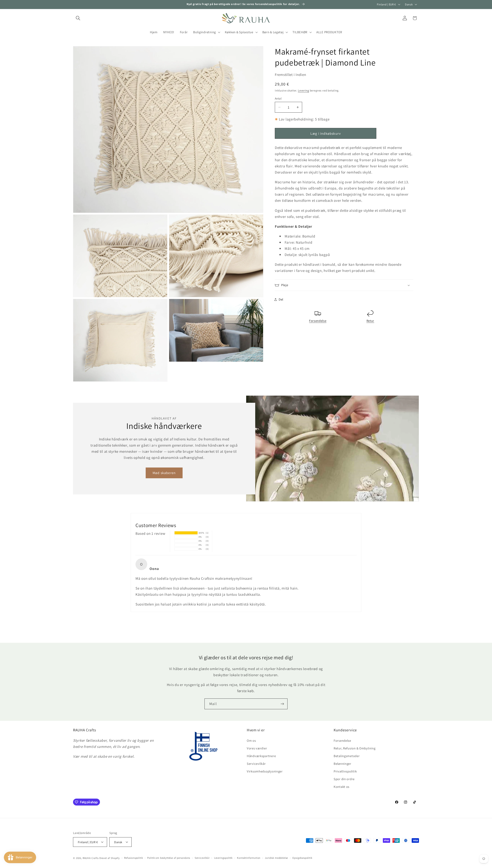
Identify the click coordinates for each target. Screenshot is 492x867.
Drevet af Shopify (109, 858)
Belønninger (342, 764)
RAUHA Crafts (91, 858)
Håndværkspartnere (261, 756)
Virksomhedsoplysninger (265, 771)
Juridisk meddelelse (276, 858)
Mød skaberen (164, 473)
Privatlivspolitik (345, 771)
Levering (303, 90)
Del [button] (281, 299)
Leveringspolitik (223, 858)
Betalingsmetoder (347, 756)
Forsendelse (317, 321)
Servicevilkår (256, 764)
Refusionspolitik (133, 858)
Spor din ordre (344, 779)
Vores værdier (257, 748)
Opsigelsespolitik (302, 858)
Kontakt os (341, 787)
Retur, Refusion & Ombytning (354, 748)
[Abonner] (282, 703)
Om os (251, 740)
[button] (78, 18)
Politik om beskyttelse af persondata (168, 858)
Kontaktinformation (248, 858)
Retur (370, 321)
